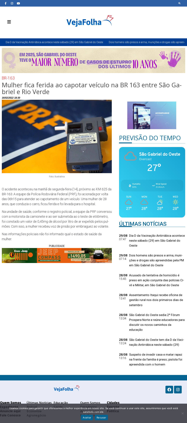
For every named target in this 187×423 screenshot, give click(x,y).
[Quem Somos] (5, 30)
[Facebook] (169, 389)
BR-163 (8, 78)
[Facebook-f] (5, 3)
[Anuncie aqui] (16, 30)
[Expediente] (11, 30)
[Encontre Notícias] (179, 3)
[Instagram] (12, 3)
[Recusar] (182, 413)
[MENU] (8, 21)
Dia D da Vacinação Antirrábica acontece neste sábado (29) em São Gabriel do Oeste (54, 42)
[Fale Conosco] (22, 30)
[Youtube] (18, 3)
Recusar (101, 417)
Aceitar (87, 417)
